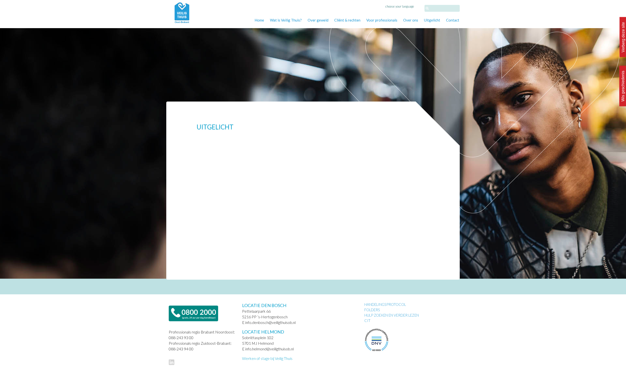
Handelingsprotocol (385, 304)
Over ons (410, 20)
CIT (367, 320)
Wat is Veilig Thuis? (286, 20)
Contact (452, 20)
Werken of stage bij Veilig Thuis (267, 358)
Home (259, 20)
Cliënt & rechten (347, 20)
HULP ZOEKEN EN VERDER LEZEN (391, 315)
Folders (372, 310)
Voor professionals (381, 20)
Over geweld (318, 20)
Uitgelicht (432, 20)
